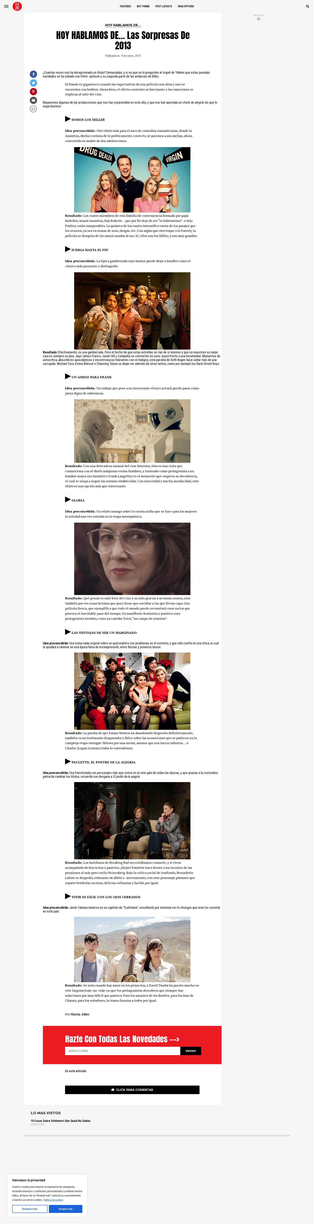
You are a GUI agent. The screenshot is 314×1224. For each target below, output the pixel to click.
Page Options (186, 6)
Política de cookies (53, 1199)
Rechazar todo (29, 1208)
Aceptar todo (66, 1208)
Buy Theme (143, 6)
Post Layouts (163, 6)
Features (125, 6)
